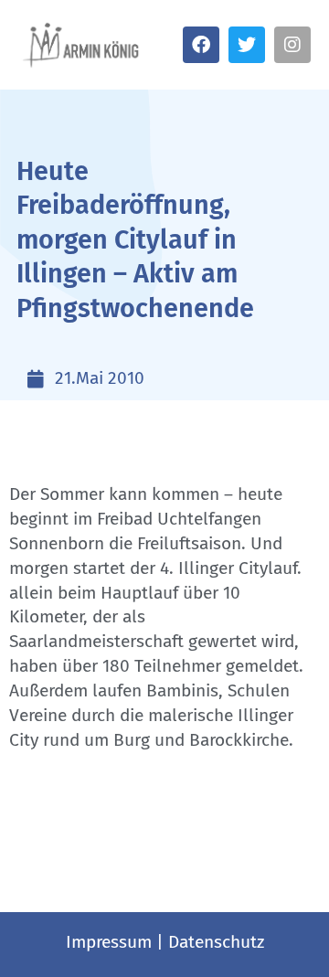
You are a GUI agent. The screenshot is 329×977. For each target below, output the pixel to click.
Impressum (109, 941)
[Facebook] (201, 45)
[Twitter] (246, 45)
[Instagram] (292, 45)
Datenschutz (216, 941)
